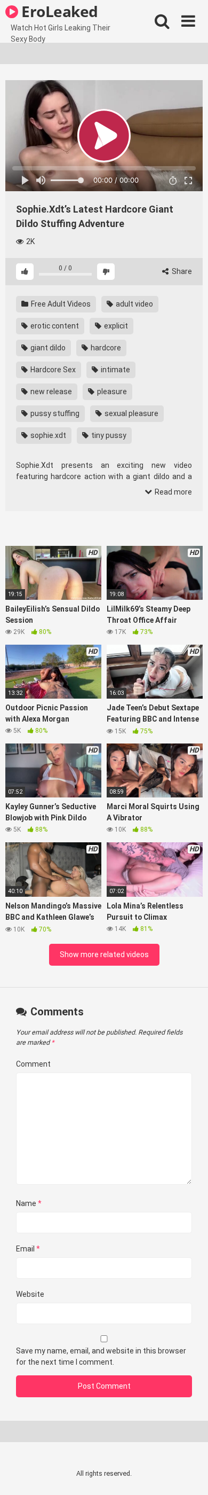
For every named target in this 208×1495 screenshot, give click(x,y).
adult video (133, 304)
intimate (114, 369)
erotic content (54, 326)
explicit (115, 326)
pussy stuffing (54, 413)
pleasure (111, 391)
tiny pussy (108, 435)
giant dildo (47, 347)
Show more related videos (104, 954)
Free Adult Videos (60, 304)
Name (29, 1203)
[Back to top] (188, 1473)
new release (50, 391)
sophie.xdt (47, 435)
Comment (33, 1064)
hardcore (105, 347)
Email (28, 1248)
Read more (172, 492)
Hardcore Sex (52, 369)
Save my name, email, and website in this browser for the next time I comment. (101, 1356)
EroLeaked (58, 11)
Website (30, 1294)
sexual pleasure (130, 413)
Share (181, 271)
